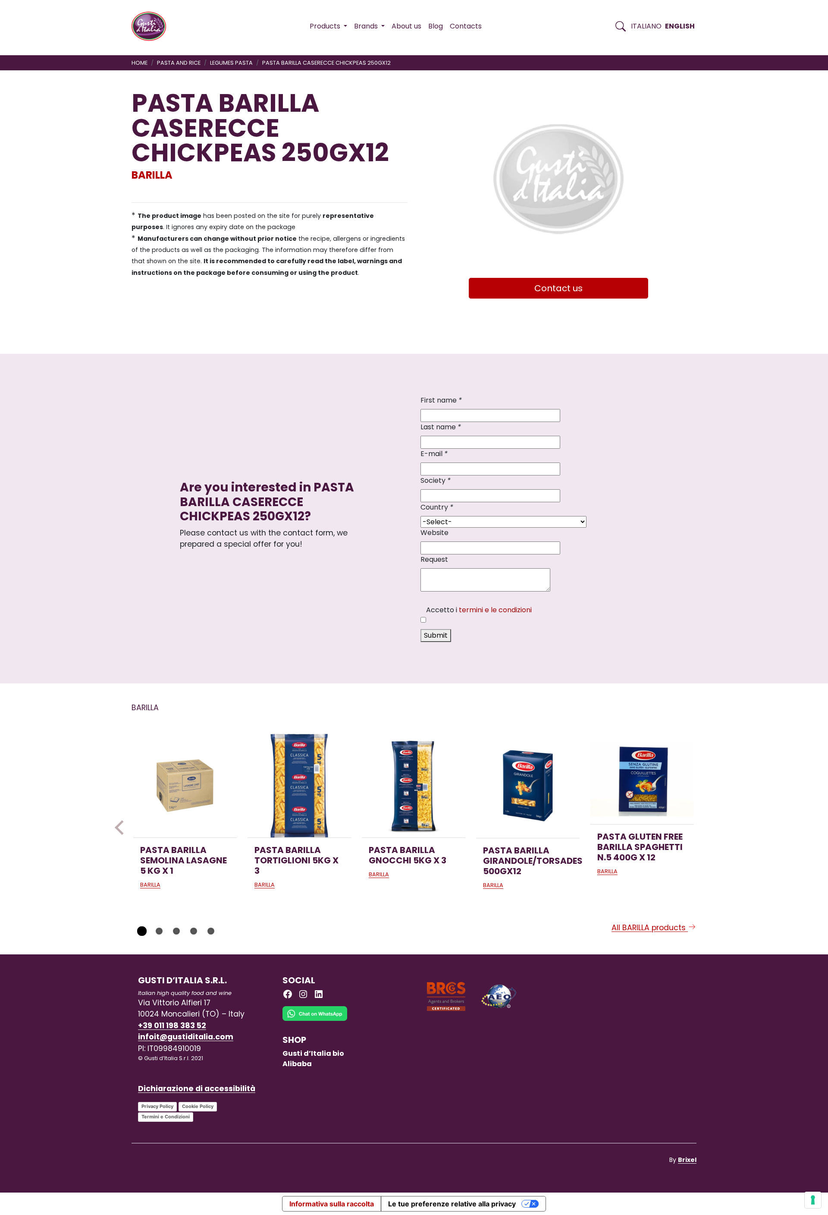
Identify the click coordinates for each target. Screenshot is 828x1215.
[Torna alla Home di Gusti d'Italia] (152, 26)
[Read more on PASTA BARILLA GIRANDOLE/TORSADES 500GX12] (528, 785)
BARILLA (152, 175)
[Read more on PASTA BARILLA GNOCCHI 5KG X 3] (413, 785)
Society (435, 480)
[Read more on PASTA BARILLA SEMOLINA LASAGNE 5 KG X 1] (185, 785)
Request (434, 559)
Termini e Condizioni (165, 1117)
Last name (440, 427)
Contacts (466, 26)
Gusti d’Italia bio (313, 1053)
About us (406, 26)
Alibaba (297, 1064)
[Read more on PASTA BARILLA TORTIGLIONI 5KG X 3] (299, 785)
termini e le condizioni (495, 610)
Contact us (558, 288)
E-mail (434, 454)
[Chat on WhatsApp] (314, 1020)
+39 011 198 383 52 (172, 1025)
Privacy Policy (157, 1106)
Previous (122, 827)
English (680, 26)
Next (706, 827)
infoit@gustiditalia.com (185, 1037)
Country (436, 507)
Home (139, 62)
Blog (435, 26)
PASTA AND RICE (179, 62)
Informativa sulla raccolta (331, 1203)
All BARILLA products (650, 927)
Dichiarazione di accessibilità (196, 1088)
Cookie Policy (197, 1106)
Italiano (646, 26)
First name (441, 400)
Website (434, 533)
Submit (436, 635)
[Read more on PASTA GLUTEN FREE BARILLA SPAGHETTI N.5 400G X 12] (642, 779)
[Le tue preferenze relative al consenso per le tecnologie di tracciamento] (813, 1200)
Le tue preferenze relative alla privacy (452, 1203)
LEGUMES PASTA (231, 62)
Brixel (687, 1159)
